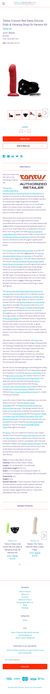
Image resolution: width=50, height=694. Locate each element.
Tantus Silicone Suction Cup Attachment (23, 378)
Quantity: (25, 127)
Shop (25, 620)
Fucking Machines (19, 414)
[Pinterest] (21, 156)
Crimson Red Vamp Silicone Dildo (19, 251)
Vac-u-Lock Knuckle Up (18, 389)
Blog (25, 605)
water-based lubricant (31, 444)
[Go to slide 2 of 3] (24, 564)
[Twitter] (17, 156)
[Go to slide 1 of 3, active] (20, 564)
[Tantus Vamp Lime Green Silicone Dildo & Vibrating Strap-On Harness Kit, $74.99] (12, 525)
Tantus (8, 433)
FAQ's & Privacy (25, 600)
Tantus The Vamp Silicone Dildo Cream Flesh (35, 547)
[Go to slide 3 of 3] (28, 564)
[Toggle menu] (3, 3)
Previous (4, 113)
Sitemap (25, 608)
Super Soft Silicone (30, 435)
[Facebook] (4, 156)
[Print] (12, 156)
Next (45, 113)
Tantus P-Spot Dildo (33, 373)
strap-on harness (15, 376)
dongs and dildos (12, 318)
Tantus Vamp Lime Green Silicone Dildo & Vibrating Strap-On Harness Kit (12, 548)
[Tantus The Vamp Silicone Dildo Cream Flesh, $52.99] (34, 525)
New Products (25, 591)
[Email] (8, 156)
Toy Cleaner (11, 438)
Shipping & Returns (25, 602)
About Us (25, 594)
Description (25, 166)
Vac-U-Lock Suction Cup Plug (22, 386)
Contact (25, 597)
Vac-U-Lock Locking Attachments (24, 392)
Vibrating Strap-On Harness (17, 237)
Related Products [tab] (25, 506)
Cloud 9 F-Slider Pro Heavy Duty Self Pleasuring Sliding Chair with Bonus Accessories (24, 416)
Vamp (36, 340)
